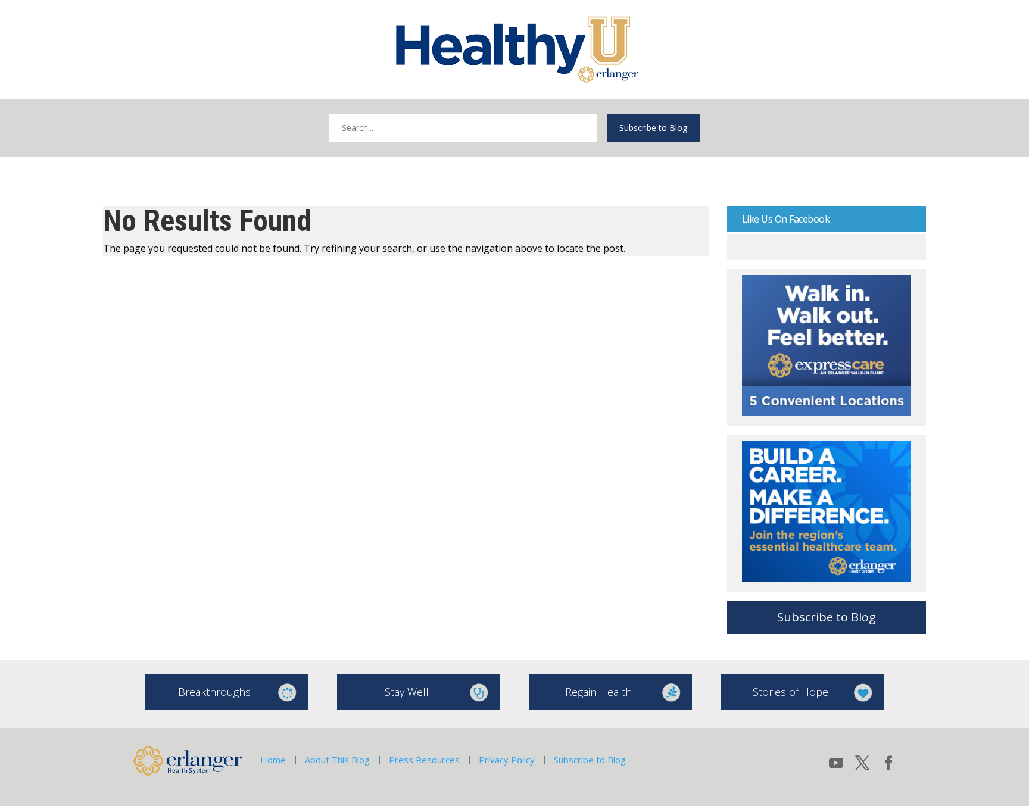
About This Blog (337, 760)
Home (273, 760)
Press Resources (424, 760)
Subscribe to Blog (653, 127)
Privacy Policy (507, 760)
